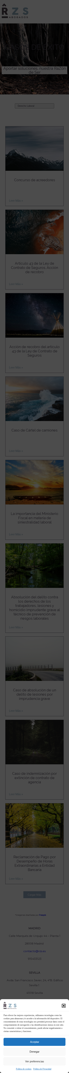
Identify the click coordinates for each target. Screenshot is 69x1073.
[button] (63, 1006)
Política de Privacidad (42, 1069)
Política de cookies (23, 1069)
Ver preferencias (34, 1061)
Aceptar (34, 1041)
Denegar (34, 1051)
